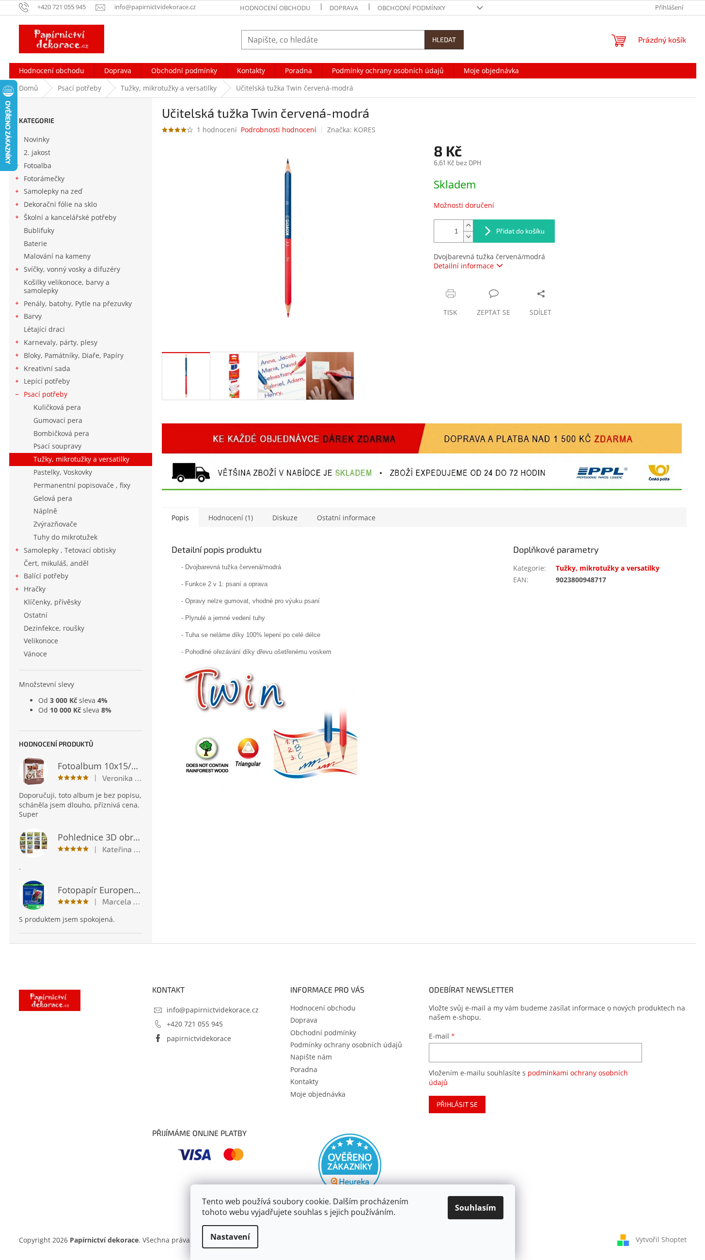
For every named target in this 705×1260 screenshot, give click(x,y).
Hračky (35, 588)
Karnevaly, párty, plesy (60, 342)
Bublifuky (39, 230)
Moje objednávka (317, 1094)
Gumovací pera (57, 420)
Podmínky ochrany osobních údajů (346, 1044)
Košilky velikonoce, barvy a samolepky (67, 286)
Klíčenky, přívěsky (52, 602)
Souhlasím (475, 1207)
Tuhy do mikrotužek (65, 537)
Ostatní (35, 615)
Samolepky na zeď (53, 191)
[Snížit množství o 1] (468, 236)
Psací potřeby (45, 394)
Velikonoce (41, 640)
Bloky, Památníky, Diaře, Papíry (74, 355)
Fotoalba (37, 165)
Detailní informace (464, 265)
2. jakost (37, 152)
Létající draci (44, 329)
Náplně (45, 510)
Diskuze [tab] (285, 517)
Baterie (35, 243)
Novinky (36, 139)
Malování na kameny (57, 256)
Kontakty (304, 1081)
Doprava (343, 7)
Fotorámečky (44, 178)
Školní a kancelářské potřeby (70, 217)
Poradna (303, 1069)
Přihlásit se (457, 1104)
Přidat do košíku (520, 231)
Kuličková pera (57, 407)
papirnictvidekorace (199, 1038)
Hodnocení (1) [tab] (230, 517)
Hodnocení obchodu (275, 7)
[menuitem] (51, 70)
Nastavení (230, 1236)
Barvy (33, 316)
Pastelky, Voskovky (62, 472)
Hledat (444, 39)
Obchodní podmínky (411, 7)
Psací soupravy (57, 446)
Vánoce (35, 653)
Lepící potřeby (47, 381)
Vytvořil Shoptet (661, 1239)
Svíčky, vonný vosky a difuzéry (72, 269)
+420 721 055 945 (195, 1023)
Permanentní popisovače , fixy (81, 485)
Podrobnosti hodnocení (278, 129)
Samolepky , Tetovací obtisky (70, 550)
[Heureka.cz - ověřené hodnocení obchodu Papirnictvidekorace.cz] (349, 1165)
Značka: (351, 129)
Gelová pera (52, 498)
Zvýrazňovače (55, 524)
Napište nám (311, 1056)
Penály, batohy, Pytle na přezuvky (78, 303)
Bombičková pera (61, 433)
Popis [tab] (180, 517)
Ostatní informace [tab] (346, 517)
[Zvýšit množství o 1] (468, 225)
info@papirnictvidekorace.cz (213, 1009)
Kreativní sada (47, 368)
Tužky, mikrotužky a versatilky (81, 459)
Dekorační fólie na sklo (60, 204)
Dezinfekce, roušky (54, 628)
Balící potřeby (46, 575)
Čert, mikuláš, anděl (56, 563)
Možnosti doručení (464, 205)
